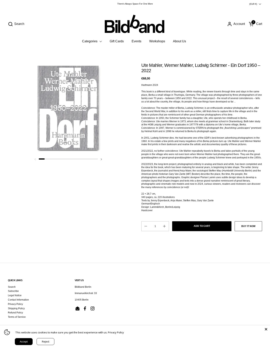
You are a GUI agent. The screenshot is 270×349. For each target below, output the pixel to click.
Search (12, 287)
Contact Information (18, 299)
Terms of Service (17, 317)
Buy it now (248, 226)
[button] (16, 24)
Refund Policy (15, 312)
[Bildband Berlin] (135, 24)
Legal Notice (15, 295)
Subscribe (13, 291)
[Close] (266, 329)
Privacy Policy (15, 304)
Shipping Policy (16, 308)
